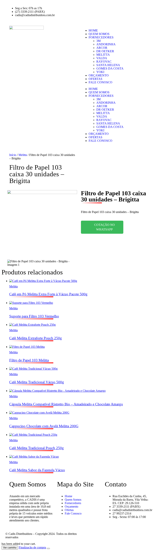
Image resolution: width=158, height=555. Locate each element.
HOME (93, 30)
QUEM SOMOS (99, 34)
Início (12, 155)
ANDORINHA (106, 44)
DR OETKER (105, 51)
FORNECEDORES (101, 37)
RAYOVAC (104, 61)
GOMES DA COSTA (110, 68)
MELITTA (103, 54)
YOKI (100, 72)
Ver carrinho (9, 547)
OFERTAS (95, 78)
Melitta (22, 155)
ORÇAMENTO (99, 75)
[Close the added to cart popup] (48, 548)
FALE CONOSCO (100, 82)
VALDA (101, 58)
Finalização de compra (32, 547)
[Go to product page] (82, 281)
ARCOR (101, 47)
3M (98, 40)
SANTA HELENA (108, 65)
